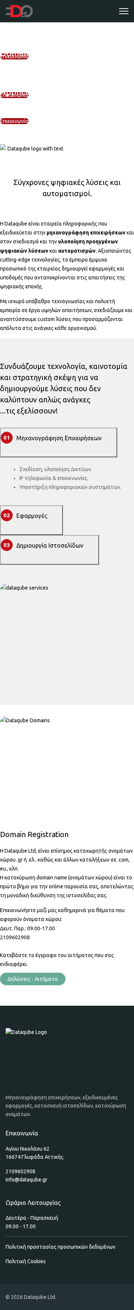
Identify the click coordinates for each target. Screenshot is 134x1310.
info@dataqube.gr (26, 1180)
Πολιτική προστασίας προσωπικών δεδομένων (60, 1247)
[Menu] (123, 11)
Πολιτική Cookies (26, 1261)
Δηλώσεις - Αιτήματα (32, 979)
